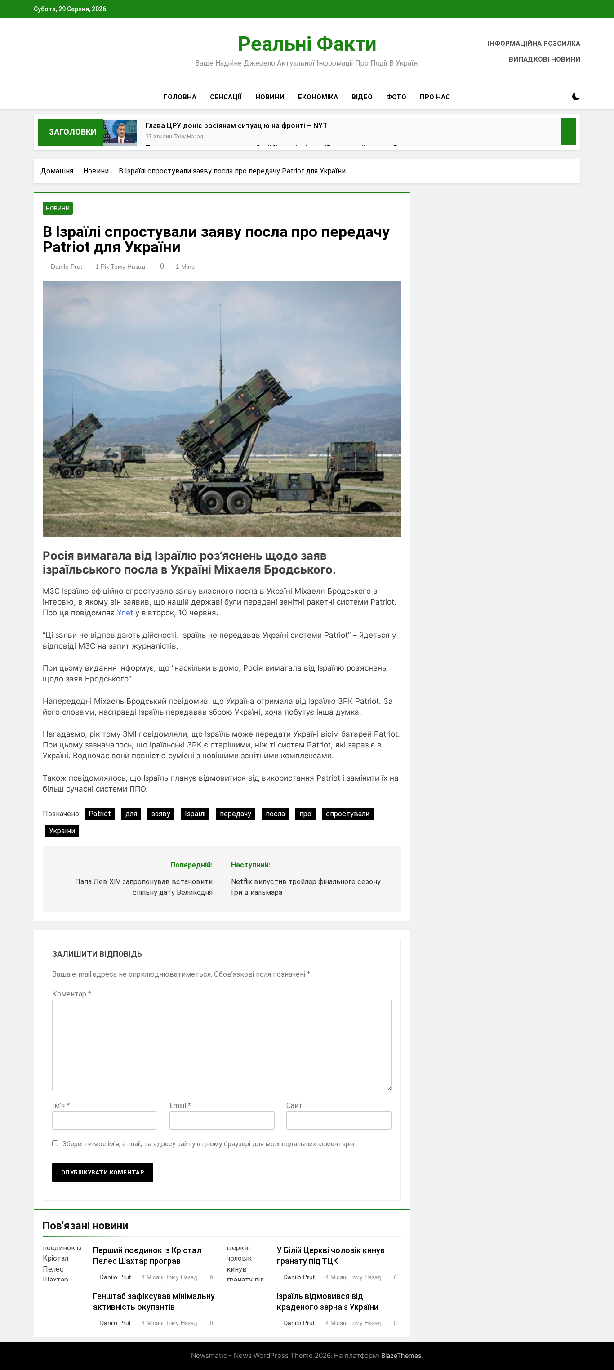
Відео (362, 97)
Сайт (294, 1105)
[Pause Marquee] (568, 131)
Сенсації (226, 97)
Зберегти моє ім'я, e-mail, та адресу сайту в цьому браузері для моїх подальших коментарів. (209, 1144)
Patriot (100, 814)
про (305, 814)
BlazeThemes (401, 1355)
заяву (160, 814)
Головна (180, 97)
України (62, 831)
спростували (347, 814)
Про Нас (435, 97)
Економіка (318, 97)
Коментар (71, 994)
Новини (270, 97)
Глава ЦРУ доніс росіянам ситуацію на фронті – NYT (237, 125)
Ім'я (61, 1105)
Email (180, 1105)
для (131, 814)
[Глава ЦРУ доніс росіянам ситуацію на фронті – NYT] (120, 137)
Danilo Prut (66, 266)
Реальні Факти (307, 44)
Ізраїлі (195, 814)
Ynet (125, 612)
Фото (396, 97)
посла (275, 814)
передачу (235, 814)
